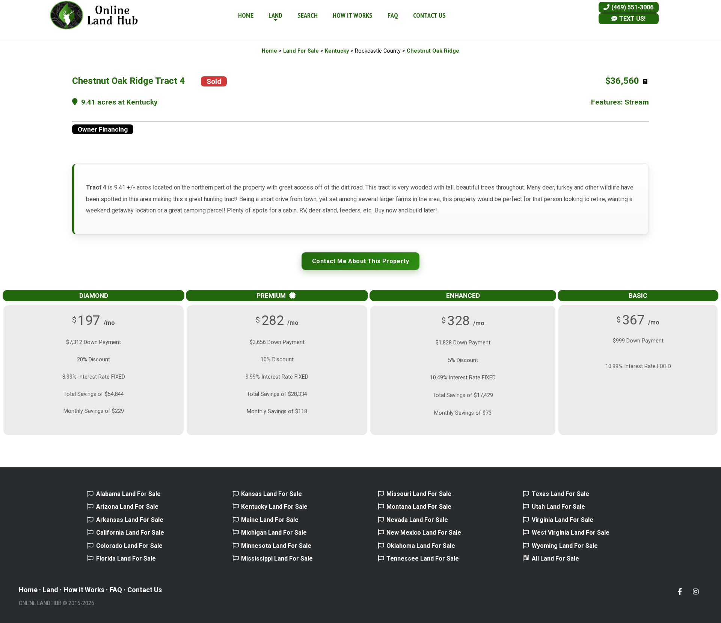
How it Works (83, 590)
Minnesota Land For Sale (276, 545)
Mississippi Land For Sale (277, 558)
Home (269, 51)
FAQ (393, 15)
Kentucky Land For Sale (274, 506)
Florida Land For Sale (126, 558)
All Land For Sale (555, 558)
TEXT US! (632, 18)
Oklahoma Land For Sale (420, 545)
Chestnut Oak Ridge (433, 51)
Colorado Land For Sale (129, 545)
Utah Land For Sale (558, 506)
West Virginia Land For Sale (570, 532)
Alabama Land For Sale (128, 493)
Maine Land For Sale (270, 519)
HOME (245, 15)
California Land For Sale (130, 532)
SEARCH (307, 15)
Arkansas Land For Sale (129, 519)
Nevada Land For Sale (417, 519)
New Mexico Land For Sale (423, 532)
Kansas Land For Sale (271, 493)
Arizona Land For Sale (127, 506)
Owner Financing (103, 129)
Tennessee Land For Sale (422, 558)
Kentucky (337, 51)
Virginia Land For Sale (562, 519)
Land (50, 590)
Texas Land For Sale (560, 493)
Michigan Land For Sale (274, 532)
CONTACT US (429, 15)
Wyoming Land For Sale (565, 545)
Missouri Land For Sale (418, 493)
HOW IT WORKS (353, 15)
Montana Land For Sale (418, 506)
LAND (275, 15)
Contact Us (144, 590)
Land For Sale (301, 51)
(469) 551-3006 (631, 7)
